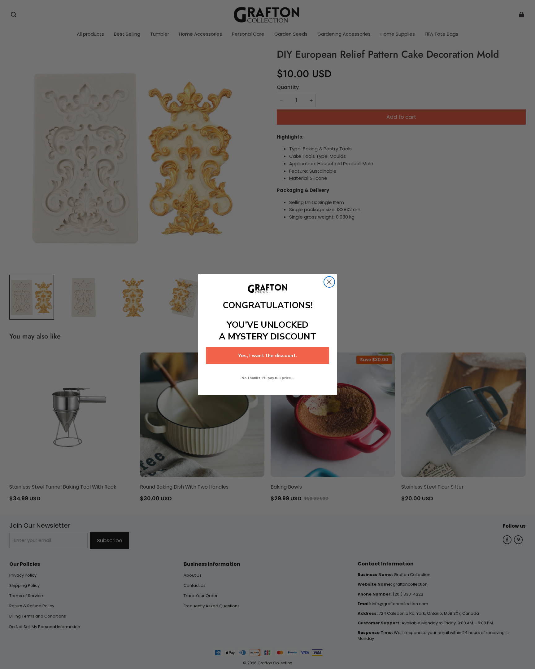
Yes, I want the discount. (267, 355)
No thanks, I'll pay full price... (267, 377)
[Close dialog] (329, 282)
